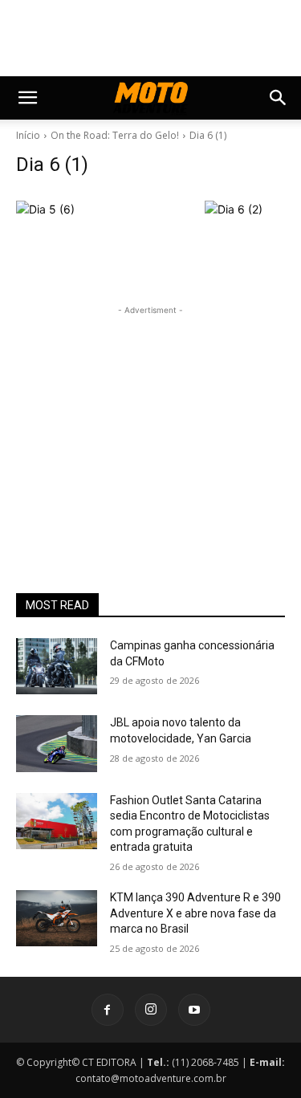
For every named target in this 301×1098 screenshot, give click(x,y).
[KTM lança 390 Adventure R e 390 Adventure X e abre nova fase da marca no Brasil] (56, 918)
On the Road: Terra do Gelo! (115, 135)
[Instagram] (151, 1010)
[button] (27, 98)
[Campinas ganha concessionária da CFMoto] (56, 666)
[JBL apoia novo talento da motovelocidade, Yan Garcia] (56, 743)
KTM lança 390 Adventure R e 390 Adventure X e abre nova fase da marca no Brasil (195, 913)
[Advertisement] (151, 419)
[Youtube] (194, 1010)
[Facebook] (108, 1010)
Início (28, 135)
